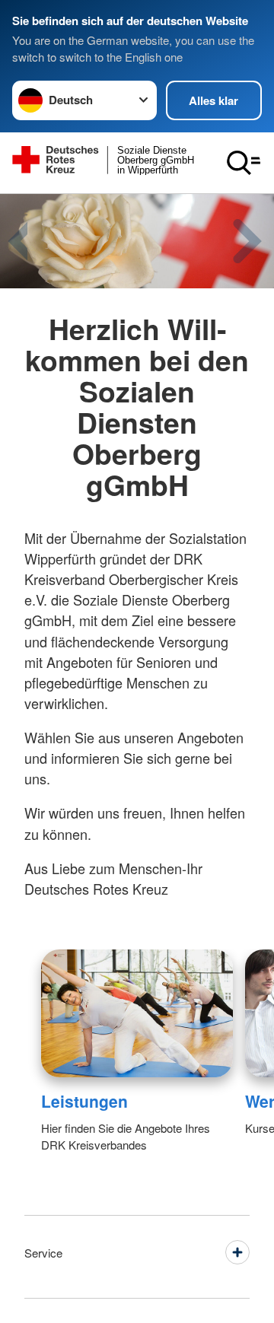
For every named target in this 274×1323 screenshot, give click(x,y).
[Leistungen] (137, 1013)
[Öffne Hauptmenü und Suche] (243, 163)
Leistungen (84, 1100)
